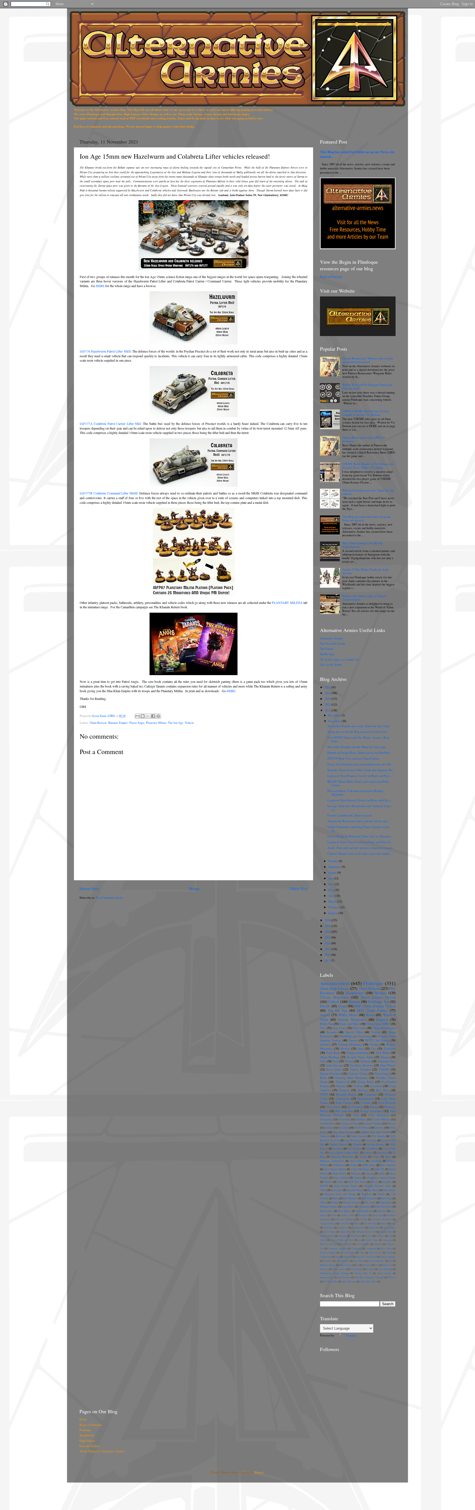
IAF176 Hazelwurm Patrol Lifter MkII (105, 351)
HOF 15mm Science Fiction (375, 1005)
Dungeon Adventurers (332, 1161)
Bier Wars (382, 1090)
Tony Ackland (341, 1177)
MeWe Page (327, 654)
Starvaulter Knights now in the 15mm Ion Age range (358, 726)
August (332, 872)
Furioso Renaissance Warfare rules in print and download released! (367, 360)
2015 (328, 949)
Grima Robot (366, 1082)
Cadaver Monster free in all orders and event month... (359, 854)
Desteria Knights (328, 1252)
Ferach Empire (347, 1252)
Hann (337, 1256)
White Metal (348, 1014)
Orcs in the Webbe (331, 665)
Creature (366, 1103)
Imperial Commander (366, 1256)
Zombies (380, 1235)
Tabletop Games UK (365, 1231)
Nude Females (344, 1103)
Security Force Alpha (360, 1057)
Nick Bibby (383, 1053)
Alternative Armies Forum (381, 1177)
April (331, 896)
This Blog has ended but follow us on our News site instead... (357, 154)
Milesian (356, 1173)
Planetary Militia (156, 723)
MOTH (324, 1186)
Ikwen (374, 1182)
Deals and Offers (349, 1024)
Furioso (353, 1040)
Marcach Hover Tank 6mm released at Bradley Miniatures (355, 792)
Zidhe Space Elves (368, 1281)
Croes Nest (344, 1223)
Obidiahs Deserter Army (377, 1186)
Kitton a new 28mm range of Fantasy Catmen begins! (364, 597)
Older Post (299, 888)
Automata (387, 1239)
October (333, 861)
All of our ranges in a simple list (339, 659)
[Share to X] (148, 716)
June (331, 884)
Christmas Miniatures (382, 1219)
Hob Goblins (357, 1161)
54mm (323, 1239)
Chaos (323, 1202)
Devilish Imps (370, 1223)
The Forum (326, 649)
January (333, 913)
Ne (357, 1264)
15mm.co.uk (342, 1082)
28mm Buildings (329, 1057)
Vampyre (325, 1136)
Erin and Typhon (89, 1446)
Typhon (358, 1177)
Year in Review (349, 1281)
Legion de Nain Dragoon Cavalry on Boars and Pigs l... (360, 776)
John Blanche (342, 1260)
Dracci (383, 1223)
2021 (328, 710)
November (334, 721)
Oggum (370, 1173)
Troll (356, 1115)
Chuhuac (378, 1243)
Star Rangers (389, 1227)
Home (194, 888)
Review (345, 1048)
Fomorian (344, 1119)
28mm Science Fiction (378, 997)
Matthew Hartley (328, 1264)
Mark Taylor (339, 1173)
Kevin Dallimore (376, 1260)
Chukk (334, 1202)
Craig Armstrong (328, 1223)
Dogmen (382, 1019)
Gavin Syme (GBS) (378, 1024)
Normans (367, 1264)
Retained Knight (346, 1094)
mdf (390, 1235)
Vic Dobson (372, 1148)
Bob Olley (386, 1198)
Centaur (363, 1219)
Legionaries (348, 1206)
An (359, 1239)
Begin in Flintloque (331, 277)
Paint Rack (332, 1053)
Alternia (341, 1086)
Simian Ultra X (363, 1273)
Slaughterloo (354, 992)
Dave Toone (386, 1248)
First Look (359, 1028)
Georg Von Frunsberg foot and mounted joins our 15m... (360, 764)
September (335, 867)
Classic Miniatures (334, 997)
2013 (328, 960)
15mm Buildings (360, 1169)
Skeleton (363, 1090)
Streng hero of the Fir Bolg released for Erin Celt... (358, 732)
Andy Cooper (372, 1239)
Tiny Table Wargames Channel (369, 1277)
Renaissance (326, 1211)
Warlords (342, 1235)
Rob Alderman (344, 1111)
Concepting (326, 1119)
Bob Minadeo (350, 1198)
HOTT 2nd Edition (377, 1040)
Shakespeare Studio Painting (334, 1273)
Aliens (333, 1215)
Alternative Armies (331, 638)
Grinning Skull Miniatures (351, 1078)
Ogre (323, 1061)
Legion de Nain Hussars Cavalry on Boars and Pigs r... (359, 800)
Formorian (328, 1227)
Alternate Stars (386, 1061)
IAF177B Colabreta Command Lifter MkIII (108, 493)
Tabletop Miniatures (350, 1044)
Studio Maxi (346, 1231)
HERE (100, 286)
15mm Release (98, 723)
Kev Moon (359, 1260)
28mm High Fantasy (334, 988)
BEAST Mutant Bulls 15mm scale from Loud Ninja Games (358, 783)
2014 (328, 955)
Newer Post (89, 888)
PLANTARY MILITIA (287, 602)
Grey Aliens (333, 1107)
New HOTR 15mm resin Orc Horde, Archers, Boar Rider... (358, 739)
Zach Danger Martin (335, 1169)
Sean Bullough (385, 1268)
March (332, 901)
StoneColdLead (364, 1211)
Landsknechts (327, 1123)
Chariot (328, 1182)
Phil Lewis (387, 1264)
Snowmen (337, 1148)
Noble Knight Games (346, 1186)
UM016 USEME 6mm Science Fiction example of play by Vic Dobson (365, 413)
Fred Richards (387, 1103)
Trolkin (329, 1127)
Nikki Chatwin (359, 1136)
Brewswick (377, 1215)
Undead (333, 1001)
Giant (340, 1182)
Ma (390, 1260)
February (334, 907)
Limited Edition (373, 1123)
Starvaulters (389, 1190)
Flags (393, 1223)
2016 (328, 943)
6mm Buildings (352, 1140)
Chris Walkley (362, 1243)
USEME (384, 1069)
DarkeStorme (366, 1099)
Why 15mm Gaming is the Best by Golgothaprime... (362, 545)
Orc (373, 1048)
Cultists (357, 1223)
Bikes (336, 1198)
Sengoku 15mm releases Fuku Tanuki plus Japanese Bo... (360, 770)
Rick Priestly (356, 1268)
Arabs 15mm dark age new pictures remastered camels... (361, 848)
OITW (324, 1094)
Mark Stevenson (383, 1206)
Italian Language (388, 1256)
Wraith (381, 1194)
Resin (370, 1014)
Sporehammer (326, 1277)
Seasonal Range (354, 1190)
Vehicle (189, 723)
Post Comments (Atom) (109, 898)
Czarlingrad (370, 1248)
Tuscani (382, 1211)
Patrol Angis (136, 723)
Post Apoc (336, 1190)
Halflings (361, 1119)
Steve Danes (334, 1069)
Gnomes (379, 1127)
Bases (388, 1157)
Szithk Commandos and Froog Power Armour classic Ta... (358, 828)
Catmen (368, 1152)
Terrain (349, 1061)
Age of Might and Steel (342, 1239)
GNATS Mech (361, 1127)
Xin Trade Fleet (330, 1281)
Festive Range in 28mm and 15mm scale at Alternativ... (360, 836)
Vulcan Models (327, 1235)
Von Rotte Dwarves (361, 1065)
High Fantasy (87, 1441)
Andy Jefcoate (334, 1065)
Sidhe (382, 1173)
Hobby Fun (326, 1024)
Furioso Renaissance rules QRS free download (363, 439)
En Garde (344, 1127)
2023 (328, 699)
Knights (387, 1182)
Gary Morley (375, 1252)
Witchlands (356, 1235)
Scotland (370, 1268)
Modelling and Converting (355, 1036)
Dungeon (344, 1090)
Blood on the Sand (329, 1243)
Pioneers (324, 1268)
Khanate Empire (118, 723)
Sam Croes (339, 1028)
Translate (351, 1335)
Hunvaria (348, 1256)
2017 (328, 937)
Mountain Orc (357, 1227)
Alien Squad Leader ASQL (344, 1152)
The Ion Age (175, 723)
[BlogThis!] (142, 716)
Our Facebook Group (332, 643)
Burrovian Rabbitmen (345, 1219)
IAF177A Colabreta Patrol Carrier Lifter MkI (110, 423)
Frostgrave (342, 1227)
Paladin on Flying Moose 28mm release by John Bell (358, 753)
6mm (360, 1048)
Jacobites (328, 1260)
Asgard (325, 1014)
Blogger (259, 1472)
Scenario (332, 1032)
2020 (328, 920)
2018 (328, 932)
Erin (335, 1061)
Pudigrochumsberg (357, 1053)
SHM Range (368, 1165)
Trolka (363, 1157)
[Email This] (137, 716)
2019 (328, 926)
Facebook (382, 1152)
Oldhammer (339, 1165)
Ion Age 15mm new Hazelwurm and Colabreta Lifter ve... (359, 808)
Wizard (368, 1235)
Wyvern (392, 1277)
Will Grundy (378, 1136)
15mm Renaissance (384, 1028)
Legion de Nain (349, 1123)
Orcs (323, 1028)
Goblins (374, 1044)
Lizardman (376, 1161)
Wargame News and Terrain (340, 1194)
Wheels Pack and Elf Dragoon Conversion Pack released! (367, 386)
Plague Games (339, 1268)
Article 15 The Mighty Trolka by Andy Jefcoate (365, 571)
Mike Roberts (345, 1264)
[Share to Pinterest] (158, 716)
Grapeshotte (325, 1256)
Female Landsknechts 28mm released (349, 815)
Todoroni (365, 1061)
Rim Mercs (344, 1211)
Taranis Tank (386, 1231)
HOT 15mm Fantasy (372, 1010)
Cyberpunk (356, 1248)
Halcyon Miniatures (342, 1157)
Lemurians (364, 1206)
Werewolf (366, 1194)
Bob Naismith (369, 1198)
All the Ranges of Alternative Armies (101, 1451)
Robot (323, 1078)
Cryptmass (371, 1140)
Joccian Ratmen (375, 1144)
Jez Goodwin (355, 1107)
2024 (328, 693)
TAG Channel (354, 1148)
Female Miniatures (352, 1019)
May (331, 890)
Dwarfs (325, 1005)
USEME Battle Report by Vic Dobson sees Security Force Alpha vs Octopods (368, 465)
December (334, 715)
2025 (328, 687)
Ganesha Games (358, 1074)
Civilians (358, 1086)
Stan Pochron (344, 1277)
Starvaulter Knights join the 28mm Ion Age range (356, 747)
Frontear (357, 1144)
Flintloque (373, 983)
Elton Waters (388, 1065)
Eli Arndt (370, 1202)
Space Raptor (384, 1273)
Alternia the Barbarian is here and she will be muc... (358, 821)
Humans (354, 1001)
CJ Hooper (347, 1243)
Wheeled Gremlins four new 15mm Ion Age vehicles (368, 492)
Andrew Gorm (348, 1215)
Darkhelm (390, 1048)
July (331, 878)
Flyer (362, 1252)
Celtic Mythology (378, 1115)
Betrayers (363, 1215)
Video (375, 1157)
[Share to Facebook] (153, 716)
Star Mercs (373, 1190)
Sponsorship (373, 1227)
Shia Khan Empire (343, 1132)
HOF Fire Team (357, 1182)
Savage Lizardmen (371, 1111)
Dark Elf (379, 1169)
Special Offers (354, 1032)
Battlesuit (341, 1136)
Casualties (370, 1094)
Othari (323, 1190)
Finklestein (386, 1202)
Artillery (325, 1044)
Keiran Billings (381, 1119)
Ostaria (354, 1165)
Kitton (373, 1107)
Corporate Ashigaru (337, 1248)
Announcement (335, 983)
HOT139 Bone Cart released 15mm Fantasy (353, 758)
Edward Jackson (351, 1202)
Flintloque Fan (378, 1001)
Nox (377, 1264)
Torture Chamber (360, 1069)
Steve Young (329, 1231)
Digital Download (330, 1074)
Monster (380, 992)
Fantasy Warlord (338, 1144)
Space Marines (388, 1165)
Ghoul (389, 1252)
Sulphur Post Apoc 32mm (375, 1132)
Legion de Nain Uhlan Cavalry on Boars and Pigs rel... (360, 842)
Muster (392, 1123)
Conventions (343, 1099)
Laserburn (376, 1086)
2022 (328, 704)
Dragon (385, 1057)
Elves (342, 1005)
